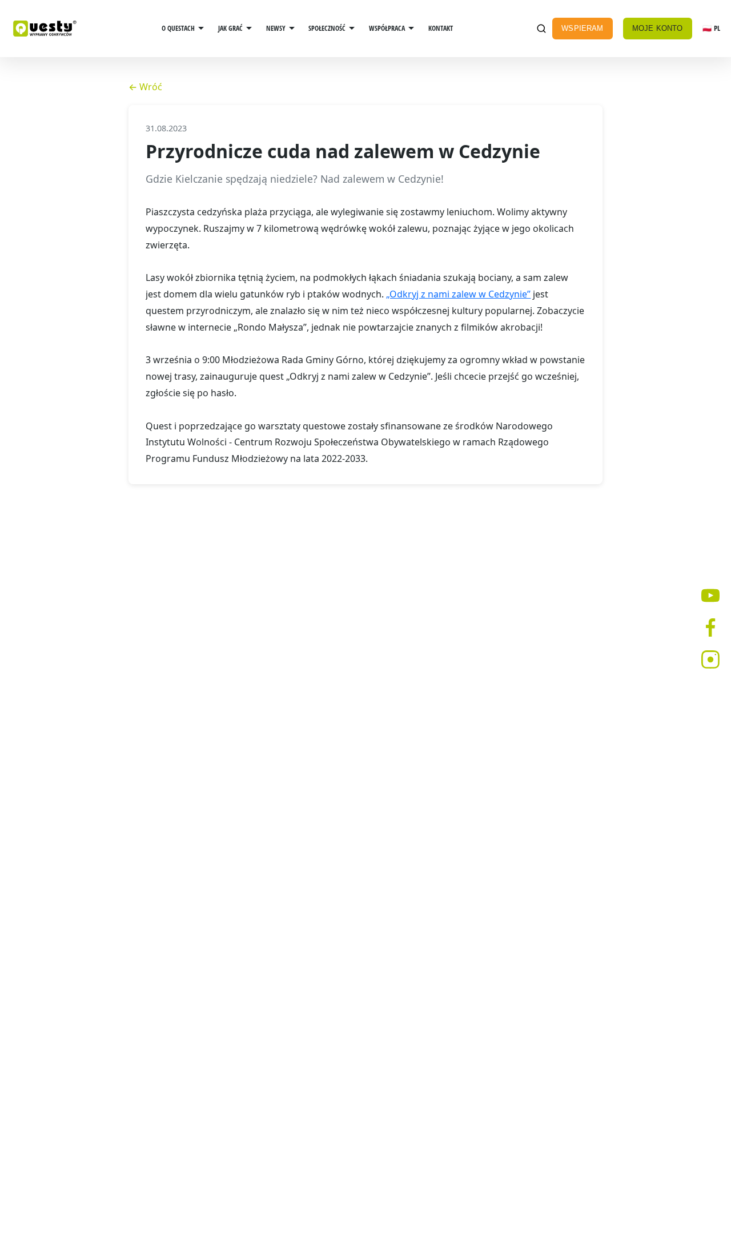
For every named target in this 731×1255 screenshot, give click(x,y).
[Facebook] (710, 627)
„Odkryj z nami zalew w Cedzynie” (458, 294)
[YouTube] (710, 595)
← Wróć (145, 87)
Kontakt (440, 28)
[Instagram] (710, 659)
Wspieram (582, 28)
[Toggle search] (541, 28)
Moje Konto (657, 28)
